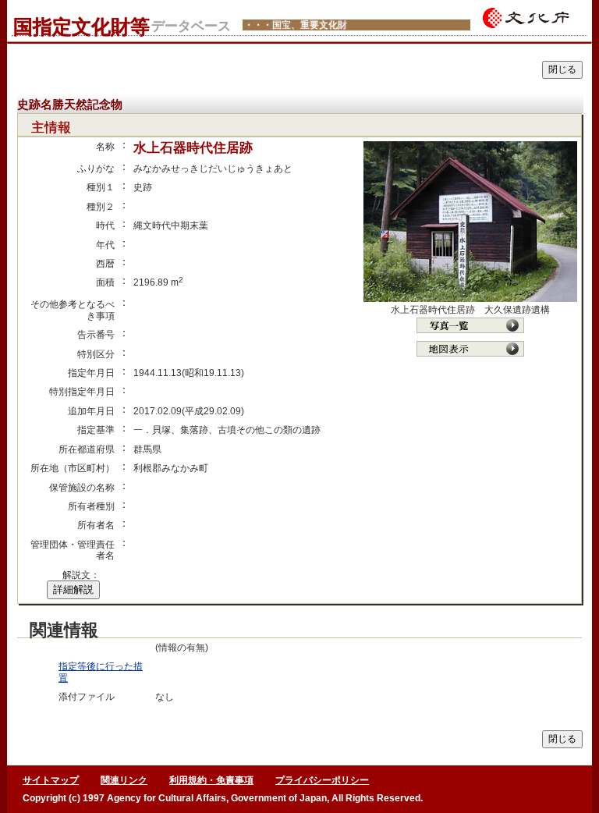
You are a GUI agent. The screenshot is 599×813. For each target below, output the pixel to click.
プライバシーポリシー (322, 780)
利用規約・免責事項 (211, 780)
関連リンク (124, 780)
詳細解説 (73, 589)
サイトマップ (51, 780)
